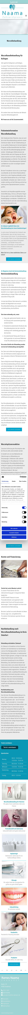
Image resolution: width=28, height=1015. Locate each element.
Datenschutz (6, 1006)
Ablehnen (14, 537)
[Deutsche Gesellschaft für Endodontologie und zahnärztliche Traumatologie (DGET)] (2, 970)
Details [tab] (14, 481)
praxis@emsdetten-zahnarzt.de (11, 995)
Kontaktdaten (6, 1001)
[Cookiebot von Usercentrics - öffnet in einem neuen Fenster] (20, 477)
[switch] (24, 512)
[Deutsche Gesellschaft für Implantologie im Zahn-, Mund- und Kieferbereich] (21, 970)
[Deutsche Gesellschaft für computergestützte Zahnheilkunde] (25, 970)
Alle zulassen (14, 528)
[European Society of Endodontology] (16, 970)
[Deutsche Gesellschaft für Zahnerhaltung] (7, 970)
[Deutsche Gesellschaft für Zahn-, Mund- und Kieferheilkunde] (11, 970)
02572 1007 (15, 2)
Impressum (6, 1003)
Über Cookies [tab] (22, 481)
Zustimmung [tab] (5, 481)
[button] (26, 16)
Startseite (5, 999)
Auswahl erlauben (14, 532)
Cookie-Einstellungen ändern (7, 1013)
